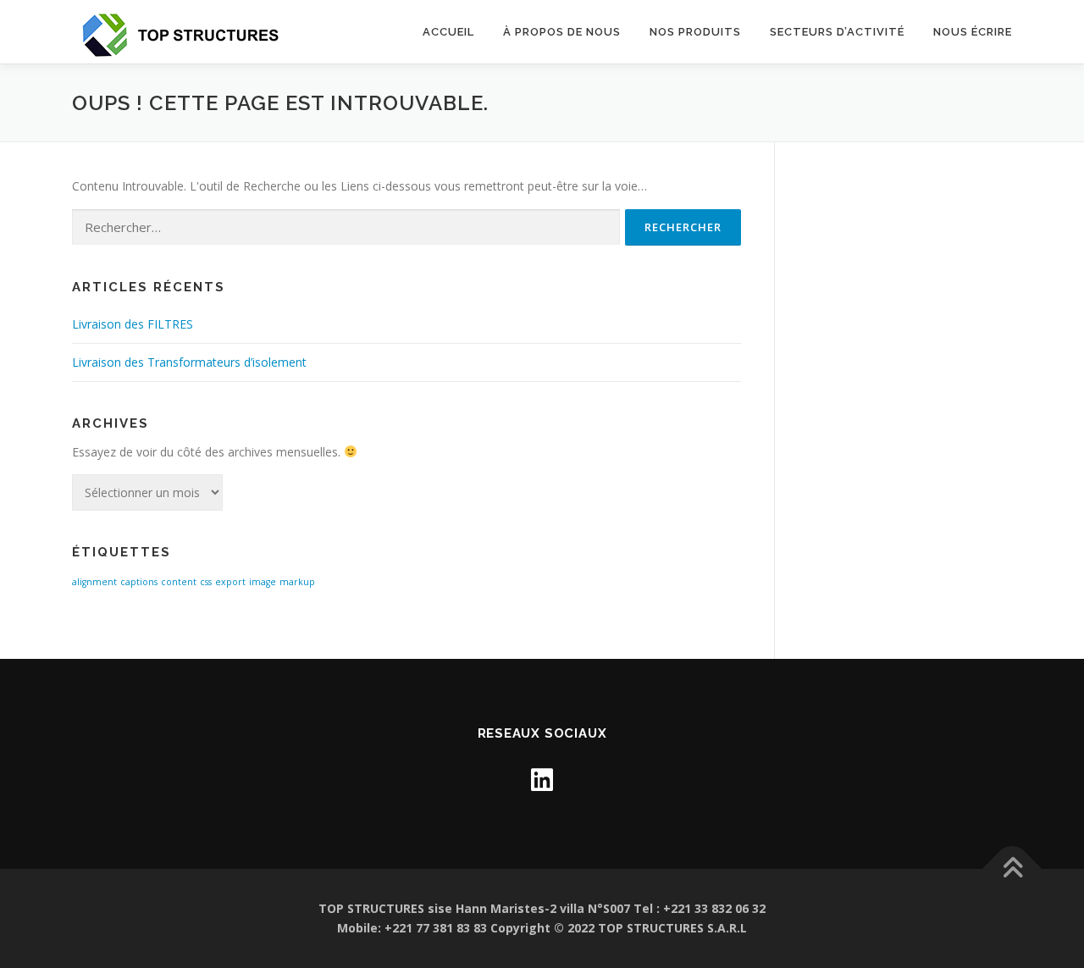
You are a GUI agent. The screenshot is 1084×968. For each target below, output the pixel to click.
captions (139, 582)
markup (297, 582)
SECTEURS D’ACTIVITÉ (837, 31)
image (262, 582)
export (230, 582)
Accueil (448, 31)
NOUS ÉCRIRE (972, 31)
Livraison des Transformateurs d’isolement (189, 362)
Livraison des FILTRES (132, 324)
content (178, 582)
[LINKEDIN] (542, 779)
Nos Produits (695, 31)
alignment (94, 582)
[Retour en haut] (1012, 868)
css (206, 582)
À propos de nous (562, 31)
